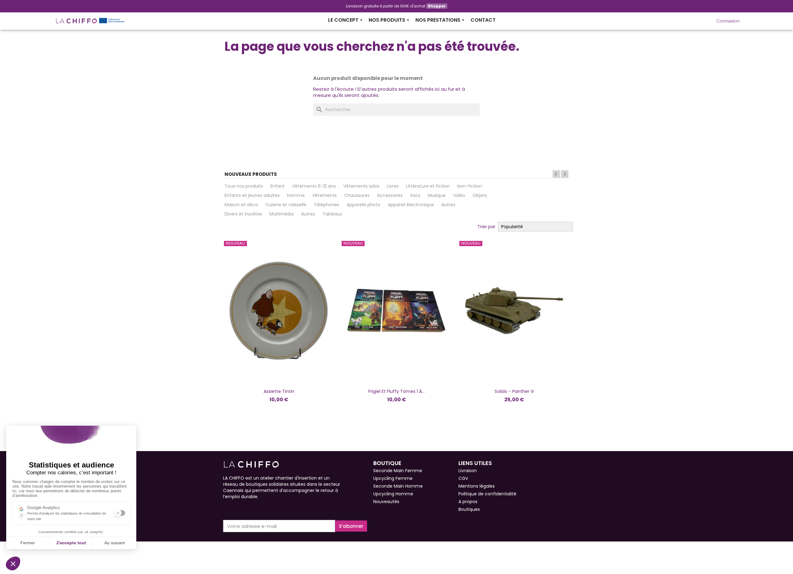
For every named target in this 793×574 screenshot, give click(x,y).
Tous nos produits (244, 186)
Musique (437, 195)
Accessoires (390, 195)
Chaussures (357, 195)
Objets (480, 195)
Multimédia (281, 214)
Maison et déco (241, 205)
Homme (296, 195)
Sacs (415, 195)
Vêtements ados (361, 186)
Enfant (277, 186)
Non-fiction (469, 186)
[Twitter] (271, 509)
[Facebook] (226, 509)
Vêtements (324, 195)
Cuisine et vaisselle (285, 205)
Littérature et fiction (428, 186)
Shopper (437, 6)
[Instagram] (237, 509)
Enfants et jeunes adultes (252, 195)
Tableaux (332, 214)
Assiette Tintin (279, 391)
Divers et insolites (243, 214)
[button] (703, 21)
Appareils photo (363, 205)
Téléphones (326, 205)
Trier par (486, 227)
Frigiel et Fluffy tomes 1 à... (396, 391)
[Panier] (745, 18)
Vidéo (459, 195)
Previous (556, 174)
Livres (393, 186)
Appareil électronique (411, 205)
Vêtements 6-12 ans (314, 186)
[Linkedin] (259, 509)
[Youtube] (248, 509)
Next (564, 174)
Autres (448, 205)
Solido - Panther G (514, 391)
